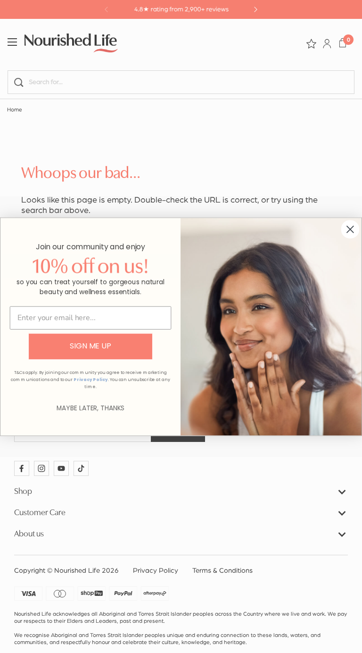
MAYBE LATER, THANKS (91, 408)
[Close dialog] (350, 229)
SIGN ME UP (90, 345)
